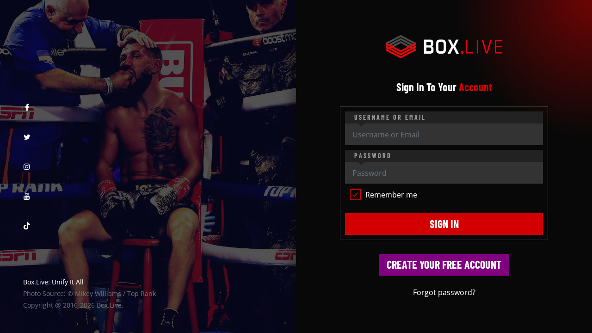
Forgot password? (444, 292)
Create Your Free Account (444, 264)
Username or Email (390, 117)
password (373, 156)
